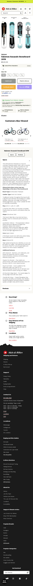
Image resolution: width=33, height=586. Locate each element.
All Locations (6, 432)
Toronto (5, 430)
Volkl (4, 527)
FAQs (4, 389)
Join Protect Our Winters (9, 513)
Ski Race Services (8, 469)
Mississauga (6, 425)
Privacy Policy (7, 376)
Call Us (11, 305)
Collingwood (6, 427)
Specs (12, 155)
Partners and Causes (8, 496)
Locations (6, 413)
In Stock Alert (8, 87)
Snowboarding (7, 555)
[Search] (21, 13)
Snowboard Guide (8, 444)
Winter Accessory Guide (9, 447)
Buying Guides (7, 384)
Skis (4, 552)
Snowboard (4, 18)
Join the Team (7, 494)
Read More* (12, 318)
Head (4, 540)
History (5, 491)
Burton (5, 533)
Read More (12, 331)
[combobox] (12, 13)
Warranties (6, 379)
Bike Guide (6, 452)
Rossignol (5, 530)
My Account (6, 367)
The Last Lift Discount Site (10, 499)
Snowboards (14, 18)
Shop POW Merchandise (9, 516)
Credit (5, 381)
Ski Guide (5, 442)
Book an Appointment (9, 386)
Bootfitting (6, 474)
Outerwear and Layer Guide (10, 449)
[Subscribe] (28, 572)
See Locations (13, 340)
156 (9, 75)
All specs (3, 115)
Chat (25, 111)
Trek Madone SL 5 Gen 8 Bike (23, 139)
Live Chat (11, 308)
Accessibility (6, 504)
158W (15, 75)
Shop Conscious (7, 518)
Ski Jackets (6, 557)
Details (29, 65)
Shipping (5, 359)
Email (10, 310)
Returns (5, 362)
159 (22, 75)
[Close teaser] (7, 578)
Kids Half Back (7, 477)
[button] (25, 9)
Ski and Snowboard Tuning (10, 464)
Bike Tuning (6, 479)
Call (21, 111)
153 (4, 75)
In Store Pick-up (7, 364)
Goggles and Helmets (9, 562)
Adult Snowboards (25, 18)
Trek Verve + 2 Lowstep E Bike (9, 139)
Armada (5, 535)
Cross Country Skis (8, 560)
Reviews (20, 155)
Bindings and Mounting (9, 471)
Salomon (4, 54)
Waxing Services (7, 466)
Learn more (4, 95)
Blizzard (5, 538)
